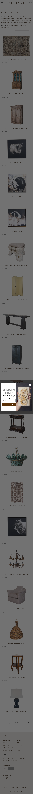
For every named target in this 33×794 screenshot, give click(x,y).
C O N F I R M (9, 405)
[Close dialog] (30, 384)
